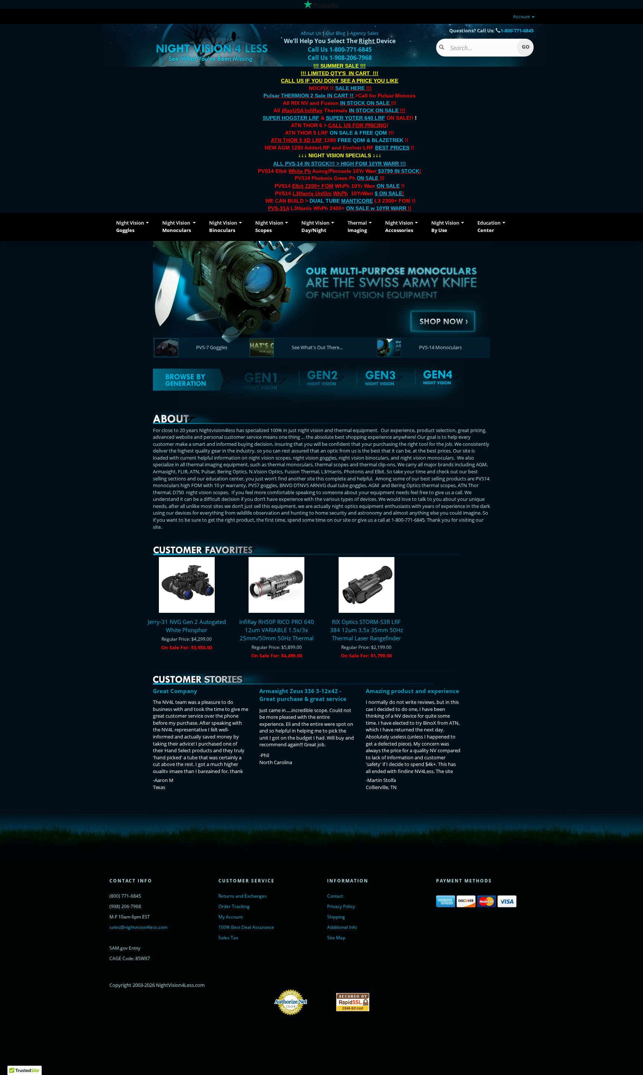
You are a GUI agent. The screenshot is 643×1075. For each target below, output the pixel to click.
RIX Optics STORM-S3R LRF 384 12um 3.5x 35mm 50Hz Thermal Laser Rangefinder (366, 630)
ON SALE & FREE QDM (358, 133)
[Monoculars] (321, 294)
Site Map (336, 937)
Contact (335, 896)
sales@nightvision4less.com (138, 927)
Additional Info (342, 927)
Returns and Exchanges (242, 896)
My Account (230, 917)
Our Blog (335, 33)
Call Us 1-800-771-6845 (340, 49)
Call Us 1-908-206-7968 (340, 58)
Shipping (336, 917)
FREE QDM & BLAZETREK (371, 140)
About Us (311, 33)
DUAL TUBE (341, 201)
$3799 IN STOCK (398, 171)
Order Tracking (234, 906)
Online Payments (321, 1002)
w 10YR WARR (387, 208)
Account (522, 16)
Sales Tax (228, 937)
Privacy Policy (341, 906)
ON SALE (367, 178)
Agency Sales (364, 33)
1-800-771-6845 (517, 30)
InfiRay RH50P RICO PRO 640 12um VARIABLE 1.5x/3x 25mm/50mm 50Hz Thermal (276, 630)
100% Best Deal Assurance (246, 927)
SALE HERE (350, 88)
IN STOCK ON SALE (365, 103)
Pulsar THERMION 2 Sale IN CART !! (309, 96)
